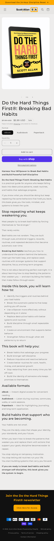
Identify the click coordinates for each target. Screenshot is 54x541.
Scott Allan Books (15, 529)
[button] (5, 9)
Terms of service (27, 533)
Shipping (17, 124)
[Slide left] (21, 97)
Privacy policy (13, 533)
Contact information (28, 537)
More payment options (27, 165)
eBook (7, 132)
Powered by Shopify (30, 529)
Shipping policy (42, 533)
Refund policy (46, 529)
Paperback (39, 132)
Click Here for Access (27, 508)
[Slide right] (32, 97)
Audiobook (22, 132)
